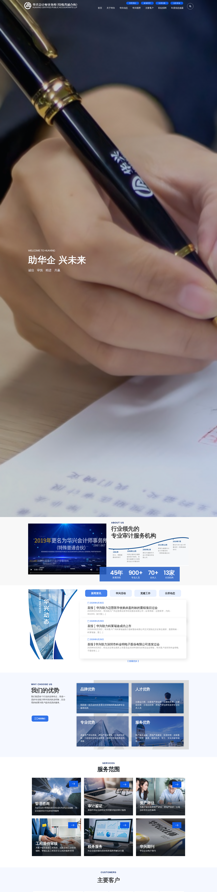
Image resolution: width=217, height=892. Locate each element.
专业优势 (87, 722)
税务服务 (95, 846)
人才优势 (142, 689)
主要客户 (149, 7)
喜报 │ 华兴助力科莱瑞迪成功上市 (109, 626)
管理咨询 (42, 803)
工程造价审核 (47, 843)
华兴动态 (124, 7)
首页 (100, 7)
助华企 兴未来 (57, 260)
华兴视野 (136, 7)
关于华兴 (111, 7)
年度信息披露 (177, 7)
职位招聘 (162, 7)
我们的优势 (45, 690)
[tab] (96, 593)
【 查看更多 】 (133, 661)
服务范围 (108, 769)
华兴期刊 (147, 846)
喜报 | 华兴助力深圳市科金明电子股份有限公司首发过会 (123, 644)
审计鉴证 (95, 806)
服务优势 (142, 722)
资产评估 (147, 803)
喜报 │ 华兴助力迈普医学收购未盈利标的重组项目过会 (122, 608)
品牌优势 (87, 689)
